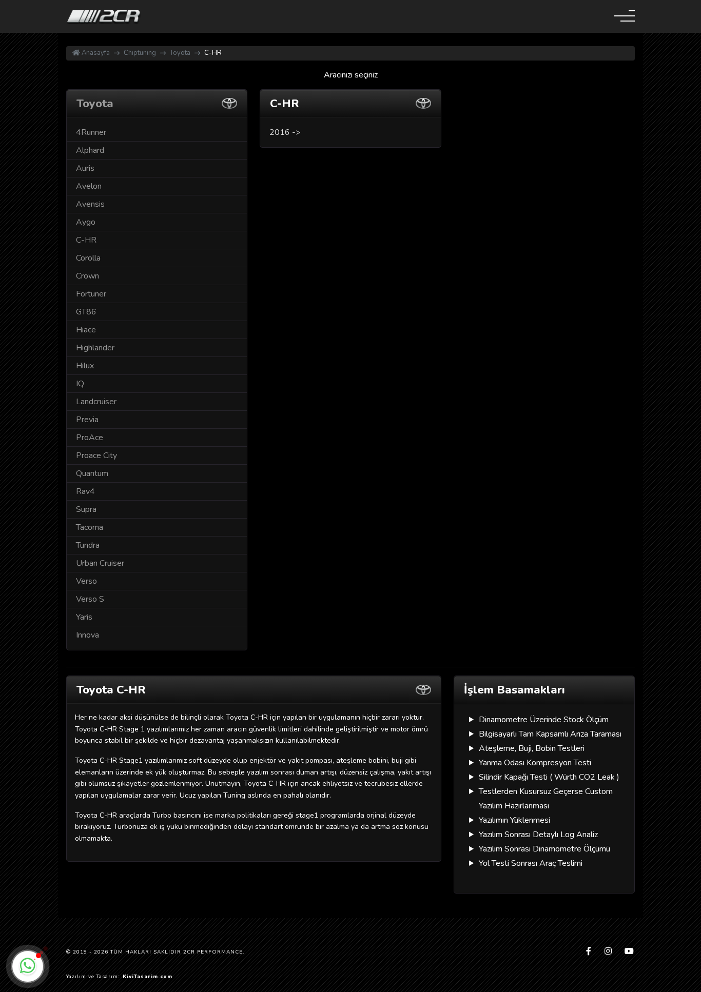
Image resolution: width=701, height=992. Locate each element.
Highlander (95, 347)
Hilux (85, 365)
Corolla (88, 258)
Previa (87, 419)
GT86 (86, 312)
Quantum (92, 473)
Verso (86, 581)
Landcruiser (96, 401)
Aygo (85, 222)
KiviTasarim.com (147, 976)
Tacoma (89, 527)
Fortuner (91, 294)
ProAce (89, 437)
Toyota (180, 52)
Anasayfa (95, 52)
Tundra (88, 545)
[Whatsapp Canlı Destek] (27, 966)
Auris (85, 168)
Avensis (90, 204)
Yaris (84, 617)
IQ (80, 383)
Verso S (90, 599)
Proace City (96, 455)
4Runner (91, 132)
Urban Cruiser (100, 563)
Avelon (89, 186)
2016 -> (285, 132)
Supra (86, 509)
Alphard (90, 150)
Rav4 (85, 491)
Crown (87, 276)
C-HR (86, 240)
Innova (87, 635)
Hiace (86, 329)
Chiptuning (140, 52)
